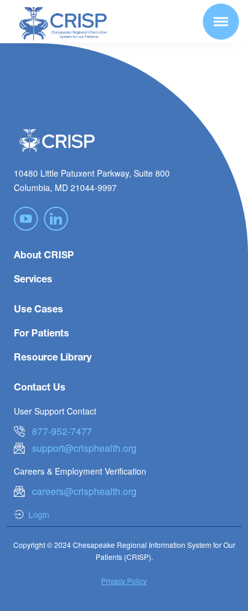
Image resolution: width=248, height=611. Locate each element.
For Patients (41, 332)
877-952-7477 (62, 431)
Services (33, 278)
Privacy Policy (124, 581)
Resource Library (52, 356)
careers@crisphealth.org (84, 491)
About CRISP (44, 254)
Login (38, 514)
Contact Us (40, 386)
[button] (221, 22)
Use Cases (38, 308)
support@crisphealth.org (84, 448)
